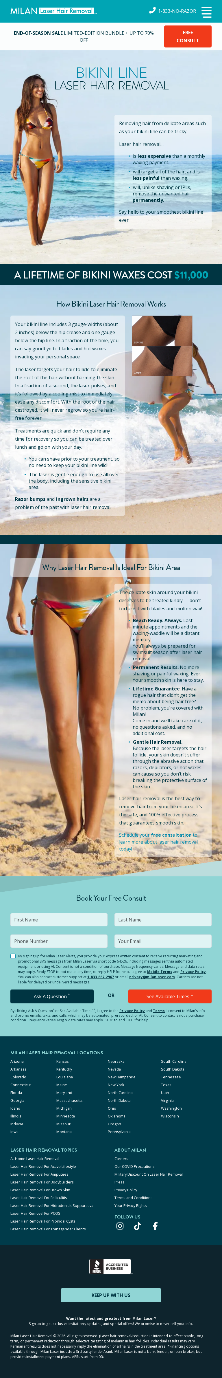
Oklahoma (116, 1116)
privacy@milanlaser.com (152, 976)
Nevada (114, 1069)
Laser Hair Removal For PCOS (35, 1213)
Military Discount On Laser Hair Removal (148, 1174)
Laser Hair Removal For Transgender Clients (48, 1229)
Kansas (62, 1061)
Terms (159, 1010)
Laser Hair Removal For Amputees (39, 1174)
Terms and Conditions (133, 1197)
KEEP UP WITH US (111, 1295)
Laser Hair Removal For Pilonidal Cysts (42, 1221)
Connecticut (20, 1084)
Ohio (112, 1108)
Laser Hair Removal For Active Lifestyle (43, 1166)
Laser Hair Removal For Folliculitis (38, 1197)
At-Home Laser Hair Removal (34, 1158)
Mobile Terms (159, 971)
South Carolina (173, 1061)
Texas (166, 1084)
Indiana (16, 1123)
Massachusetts (69, 1100)
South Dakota (172, 1069)
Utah (165, 1092)
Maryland (64, 1092)
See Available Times (170, 996)
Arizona (17, 1061)
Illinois (15, 1116)
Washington (171, 1108)
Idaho (15, 1108)
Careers (121, 1158)
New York (116, 1084)
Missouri (63, 1123)
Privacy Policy (193, 971)
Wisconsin (170, 1116)
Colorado (18, 1077)
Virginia (167, 1100)
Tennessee (171, 1077)
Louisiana (64, 1077)
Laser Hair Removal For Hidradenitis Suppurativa (51, 1205)
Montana (64, 1131)
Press (119, 1182)
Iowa (14, 1131)
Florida (16, 1092)
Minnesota (65, 1116)
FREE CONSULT (188, 36)
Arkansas (18, 1069)
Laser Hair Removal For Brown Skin (40, 1189)
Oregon (114, 1123)
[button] (206, 13)
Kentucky (64, 1069)
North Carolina (120, 1092)
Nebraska (116, 1061)
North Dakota (119, 1100)
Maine (61, 1084)
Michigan (64, 1108)
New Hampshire (122, 1077)
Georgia (17, 1100)
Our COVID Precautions (134, 1166)
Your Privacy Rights (130, 1205)
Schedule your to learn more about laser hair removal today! (158, 842)
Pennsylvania (119, 1131)
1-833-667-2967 (100, 976)
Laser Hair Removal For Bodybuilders (42, 1182)
